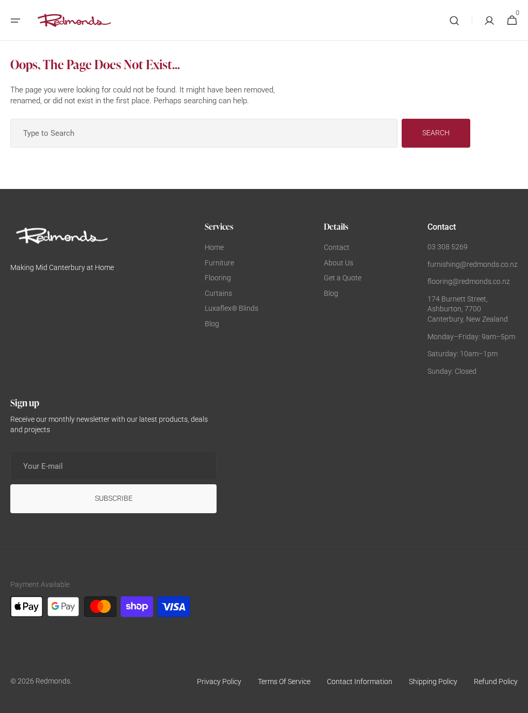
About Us (338, 263)
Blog (212, 324)
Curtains (218, 293)
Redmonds (53, 681)
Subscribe (114, 498)
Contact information (359, 681)
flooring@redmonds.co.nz (468, 281)
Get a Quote (342, 278)
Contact (337, 247)
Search (436, 133)
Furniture (219, 263)
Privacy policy (219, 681)
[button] (15, 20)
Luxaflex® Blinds (231, 308)
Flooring (218, 278)
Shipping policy (433, 681)
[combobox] (204, 133)
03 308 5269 (447, 247)
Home (214, 247)
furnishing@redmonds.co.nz (472, 264)
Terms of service (284, 681)
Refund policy (496, 681)
